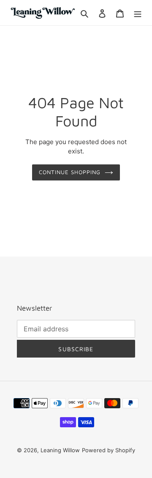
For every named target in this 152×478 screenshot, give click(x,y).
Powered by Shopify (108, 450)
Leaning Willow (60, 450)
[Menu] (138, 12)
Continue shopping (70, 172)
